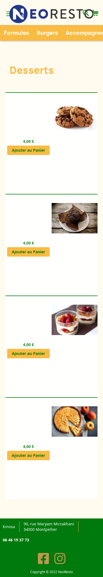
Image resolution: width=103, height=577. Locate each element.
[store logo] (51, 14)
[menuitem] (16, 33)
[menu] (51, 33)
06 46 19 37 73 (16, 539)
